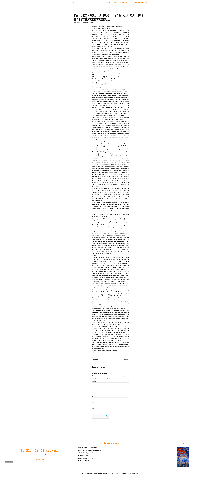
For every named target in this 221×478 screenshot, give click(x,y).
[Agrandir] (187, 448)
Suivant (126, 359)
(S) (74, 2)
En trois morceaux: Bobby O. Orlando (89, 447)
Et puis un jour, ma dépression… (88, 453)
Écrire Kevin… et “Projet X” (87, 458)
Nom (93, 396)
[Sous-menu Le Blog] (116, 2)
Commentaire (95, 381)
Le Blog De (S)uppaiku (40, 450)
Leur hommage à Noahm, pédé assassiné (89, 450)
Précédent (95, 359)
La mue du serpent (83, 460)
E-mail (93, 402)
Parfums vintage (83, 455)
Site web (93, 408)
